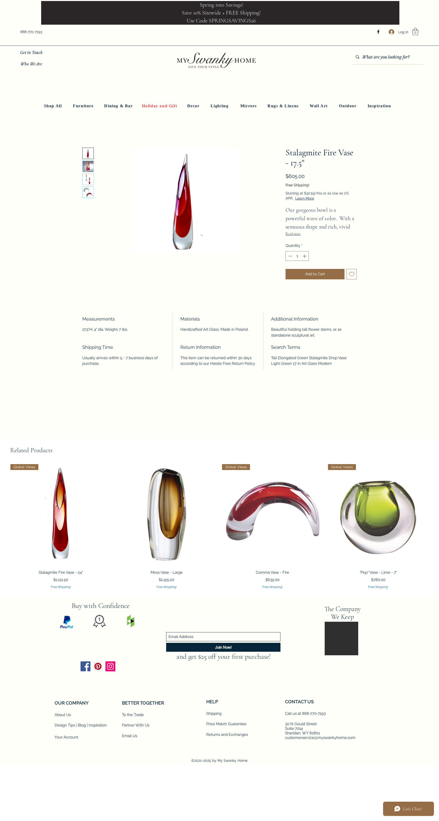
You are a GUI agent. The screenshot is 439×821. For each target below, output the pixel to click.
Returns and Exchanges (227, 784)
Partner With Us (135, 774)
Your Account (66, 786)
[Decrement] (289, 256)
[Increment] (305, 256)
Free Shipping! (297, 185)
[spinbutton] (297, 256)
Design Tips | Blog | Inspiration (81, 774)
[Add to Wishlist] (352, 274)
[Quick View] (166, 514)
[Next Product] (436, 514)
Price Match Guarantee (226, 773)
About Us (63, 764)
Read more (293, 234)
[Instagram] (110, 716)
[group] (219, 526)
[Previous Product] (3, 514)
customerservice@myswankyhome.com (320, 787)
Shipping (214, 763)
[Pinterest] (98, 716)
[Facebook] (378, 31)
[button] (415, 31)
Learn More (322, 198)
